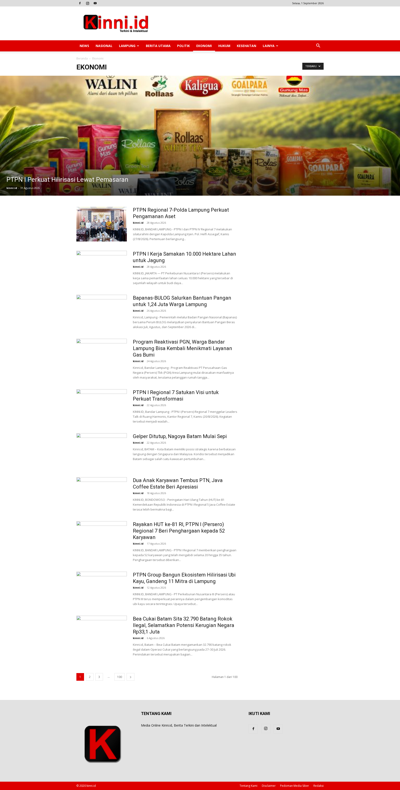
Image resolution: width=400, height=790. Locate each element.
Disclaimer (269, 786)
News (84, 46)
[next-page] (130, 677)
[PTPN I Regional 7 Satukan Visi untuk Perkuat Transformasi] (101, 406)
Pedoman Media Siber (294, 786)
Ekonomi (204, 46)
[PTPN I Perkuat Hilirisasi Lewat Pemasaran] (200, 136)
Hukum (224, 46)
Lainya (269, 46)
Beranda (82, 58)
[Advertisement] (239, 23)
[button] (318, 46)
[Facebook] (79, 3)
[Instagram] (87, 3)
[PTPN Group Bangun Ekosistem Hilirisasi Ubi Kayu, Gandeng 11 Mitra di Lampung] (101, 589)
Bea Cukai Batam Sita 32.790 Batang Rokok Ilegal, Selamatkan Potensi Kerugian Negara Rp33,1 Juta (183, 625)
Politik (183, 46)
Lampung (127, 46)
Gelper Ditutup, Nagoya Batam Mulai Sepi (180, 436)
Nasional (104, 46)
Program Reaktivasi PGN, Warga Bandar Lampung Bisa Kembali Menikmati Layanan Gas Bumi (182, 348)
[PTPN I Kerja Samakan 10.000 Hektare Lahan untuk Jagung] (101, 268)
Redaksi (318, 786)
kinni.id (11, 188)
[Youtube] (95, 3)
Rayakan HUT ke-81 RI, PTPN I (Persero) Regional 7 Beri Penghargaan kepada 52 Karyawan (179, 530)
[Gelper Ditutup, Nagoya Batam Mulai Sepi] (101, 450)
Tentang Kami (248, 786)
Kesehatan (246, 46)
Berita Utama (158, 46)
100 (119, 677)
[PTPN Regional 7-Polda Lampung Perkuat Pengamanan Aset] (101, 224)
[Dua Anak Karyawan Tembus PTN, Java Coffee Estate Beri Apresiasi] (101, 494)
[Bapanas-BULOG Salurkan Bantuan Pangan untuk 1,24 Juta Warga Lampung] (101, 312)
